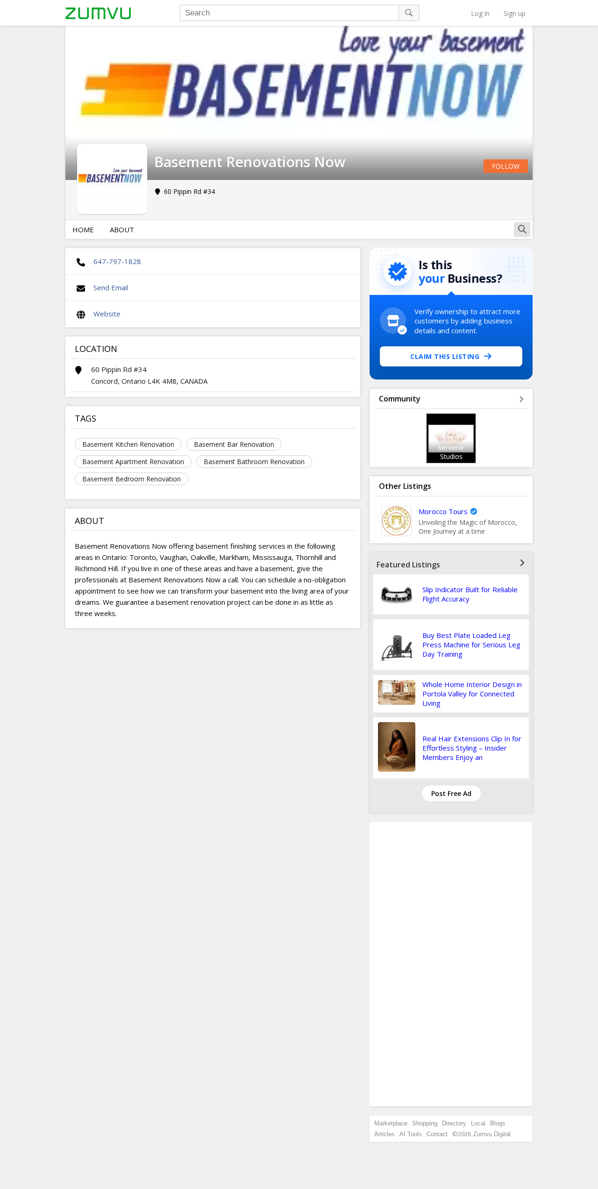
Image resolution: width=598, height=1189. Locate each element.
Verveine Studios (451, 452)
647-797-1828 (117, 261)
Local (478, 1123)
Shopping (424, 1123)
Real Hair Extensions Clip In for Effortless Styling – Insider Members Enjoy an (471, 748)
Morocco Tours (443, 511)
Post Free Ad (451, 793)
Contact (437, 1134)
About (122, 229)
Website (107, 313)
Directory (454, 1123)
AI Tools (410, 1134)
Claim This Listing (444, 356)
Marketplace (390, 1123)
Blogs (497, 1123)
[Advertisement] (451, 964)
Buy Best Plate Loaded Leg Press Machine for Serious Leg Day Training (471, 644)
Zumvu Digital (492, 1134)
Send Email (110, 287)
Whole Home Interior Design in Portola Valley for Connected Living (472, 694)
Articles (384, 1134)
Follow (506, 166)
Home (83, 229)
